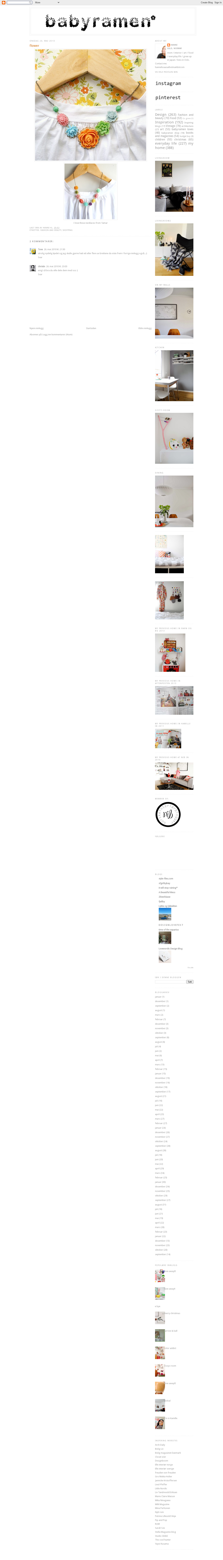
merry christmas (172, 1313)
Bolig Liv (159, 1449)
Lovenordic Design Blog (171, 948)
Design (161, 114)
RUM (157, 1524)
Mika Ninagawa (162, 1500)
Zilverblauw (164, 897)
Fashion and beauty (50, 230)
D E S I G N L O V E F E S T (171, 925)
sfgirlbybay (164, 883)
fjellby (162, 901)
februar (159, 1019)
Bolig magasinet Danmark (168, 1453)
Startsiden (91, 328)
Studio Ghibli (161, 1536)
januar (158, 996)
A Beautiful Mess (167, 892)
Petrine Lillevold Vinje (165, 1516)
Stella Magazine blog (165, 1532)
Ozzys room (170, 1365)
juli (156, 1046)
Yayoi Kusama (162, 1543)
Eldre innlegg (145, 328)
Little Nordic (161, 1488)
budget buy (185, 136)
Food (173, 118)
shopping (67, 230)
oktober (159, 1033)
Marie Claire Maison (165, 1496)
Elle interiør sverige (164, 1468)
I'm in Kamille (170, 1418)
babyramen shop (170, 133)
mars (157, 1015)
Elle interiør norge (164, 1464)
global (167, 1400)
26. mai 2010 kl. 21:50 (54, 249)
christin (41, 266)
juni (157, 1051)
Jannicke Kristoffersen (166, 1480)
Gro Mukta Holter (163, 1476)
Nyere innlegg (37, 328)
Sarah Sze (160, 1528)
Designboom (161, 1460)
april (157, 1060)
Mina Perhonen (162, 1508)
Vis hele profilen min (166, 72)
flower (34, 45)
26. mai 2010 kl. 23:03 (56, 266)
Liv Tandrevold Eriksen (166, 1492)
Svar (40, 257)
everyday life (166, 143)
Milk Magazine (162, 1504)
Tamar (104, 223)
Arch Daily (160, 1445)
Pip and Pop (161, 1520)
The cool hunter (163, 1539)
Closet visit (160, 1457)
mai (157, 1055)
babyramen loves (182, 129)
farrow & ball (170, 1331)
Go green (187, 118)
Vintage (170, 126)
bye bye (156, 1306)
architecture (187, 126)
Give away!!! (170, 1271)
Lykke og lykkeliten (168, 906)
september (160, 1005)
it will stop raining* (168, 887)
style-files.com (166, 878)
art (162, 129)
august (158, 1010)
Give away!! (169, 1288)
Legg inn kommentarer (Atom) (57, 334)
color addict (170, 1348)
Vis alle (190, 968)
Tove (40, 249)
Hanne (174, 45)
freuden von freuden (165, 1472)
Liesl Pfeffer (161, 1484)
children (160, 139)
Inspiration (164, 122)
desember (160, 1001)
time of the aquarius (169, 929)
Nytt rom (159, 1512)
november (160, 1028)
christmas (180, 139)
